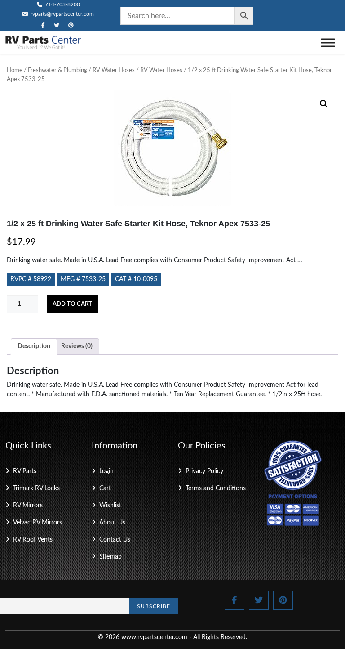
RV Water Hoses (114, 70)
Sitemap (110, 557)
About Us (112, 522)
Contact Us (114, 540)
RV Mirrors (28, 505)
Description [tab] (34, 346)
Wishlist (110, 505)
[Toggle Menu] (328, 42)
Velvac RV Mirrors (37, 522)
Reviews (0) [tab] (77, 346)
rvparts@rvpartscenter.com (61, 14)
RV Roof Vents (33, 540)
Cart (105, 488)
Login (106, 471)
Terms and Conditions (216, 488)
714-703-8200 (62, 4)
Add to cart (72, 304)
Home (14, 70)
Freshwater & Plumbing (57, 70)
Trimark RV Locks (36, 488)
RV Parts (24, 471)
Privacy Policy (204, 471)
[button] (324, 104)
